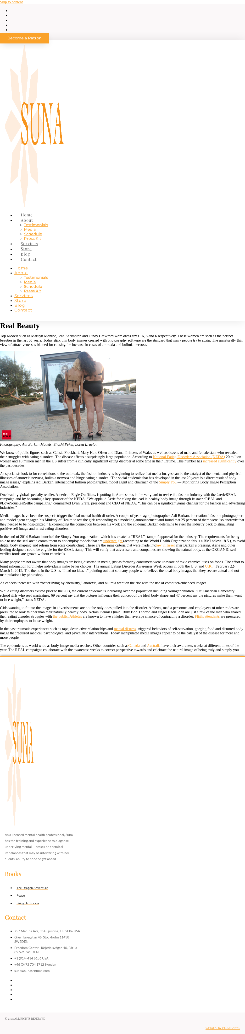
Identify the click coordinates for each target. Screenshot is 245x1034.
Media (30, 229)
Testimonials (36, 225)
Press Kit (32, 238)
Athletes (75, 616)
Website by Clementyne (223, 1028)
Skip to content (11, 2)
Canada (134, 645)
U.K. (209, 566)
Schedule (33, 234)
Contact (29, 259)
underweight (113, 541)
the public (60, 616)
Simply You (168, 482)
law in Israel (165, 545)
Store (26, 248)
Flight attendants (207, 616)
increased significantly (219, 461)
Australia (154, 645)
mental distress (125, 629)
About (27, 220)
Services (29, 243)
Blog (25, 254)
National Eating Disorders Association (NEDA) (189, 457)
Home (27, 214)
